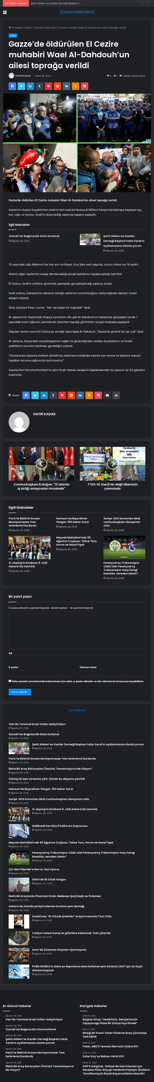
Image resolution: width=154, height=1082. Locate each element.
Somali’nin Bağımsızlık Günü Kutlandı (34, 236)
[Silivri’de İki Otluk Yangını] (19, 885)
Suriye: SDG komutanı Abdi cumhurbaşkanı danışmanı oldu (121, 522)
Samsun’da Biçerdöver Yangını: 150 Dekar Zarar (72, 520)
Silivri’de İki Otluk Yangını (49, 879)
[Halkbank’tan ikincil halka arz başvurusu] (19, 831)
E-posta (14, 667)
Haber (28, 27)
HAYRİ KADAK (23, 75)
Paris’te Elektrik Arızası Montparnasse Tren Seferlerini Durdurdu (24, 522)
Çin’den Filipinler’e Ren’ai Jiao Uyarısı (34, 869)
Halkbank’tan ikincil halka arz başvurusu (60, 826)
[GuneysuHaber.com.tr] (77, 11)
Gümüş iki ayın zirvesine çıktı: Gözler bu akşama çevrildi (47, 779)
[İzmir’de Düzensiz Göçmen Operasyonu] (19, 955)
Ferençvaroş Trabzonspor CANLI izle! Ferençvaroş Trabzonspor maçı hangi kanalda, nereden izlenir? (121, 568)
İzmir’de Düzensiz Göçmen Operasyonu (59, 950)
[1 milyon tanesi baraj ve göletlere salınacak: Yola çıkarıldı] (19, 938)
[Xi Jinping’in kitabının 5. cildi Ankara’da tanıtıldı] (30, 547)
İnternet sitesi (88, 667)
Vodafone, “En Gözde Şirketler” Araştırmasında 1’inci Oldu (72, 916)
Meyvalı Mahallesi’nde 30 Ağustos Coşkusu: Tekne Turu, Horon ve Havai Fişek (76, 541)
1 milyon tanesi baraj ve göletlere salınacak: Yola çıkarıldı (71, 933)
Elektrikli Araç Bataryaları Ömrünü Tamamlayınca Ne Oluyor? (50, 769)
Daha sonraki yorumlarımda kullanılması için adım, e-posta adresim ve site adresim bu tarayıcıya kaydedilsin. (78, 681)
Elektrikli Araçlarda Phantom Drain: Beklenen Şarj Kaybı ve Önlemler (55, 896)
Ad (11, 653)
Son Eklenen (77, 710)
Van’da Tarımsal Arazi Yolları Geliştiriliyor (37, 724)
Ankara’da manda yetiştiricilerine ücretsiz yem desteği (46, 906)
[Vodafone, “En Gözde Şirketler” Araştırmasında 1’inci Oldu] (19, 922)
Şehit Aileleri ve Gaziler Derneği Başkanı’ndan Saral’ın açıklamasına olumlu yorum (77, 3)
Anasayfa (16, 27)
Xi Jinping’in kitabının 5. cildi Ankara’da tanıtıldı (28, 564)
